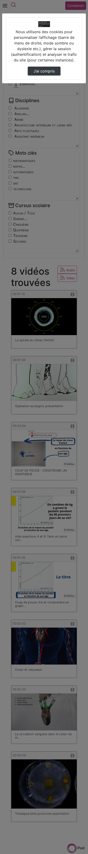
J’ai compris (44, 71)
